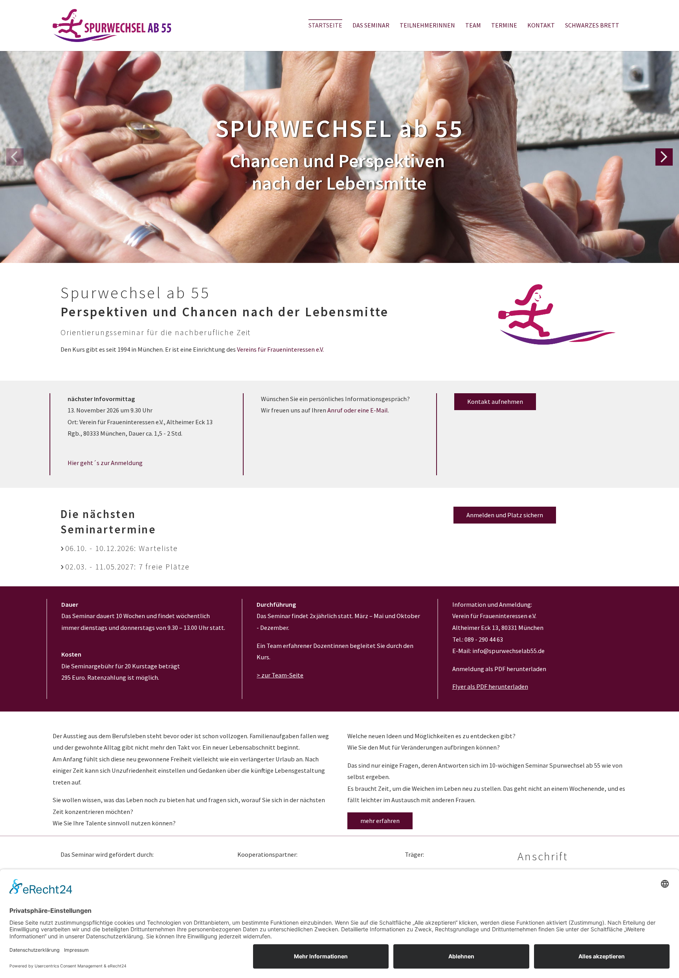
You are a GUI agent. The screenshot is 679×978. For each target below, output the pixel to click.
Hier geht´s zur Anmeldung (105, 463)
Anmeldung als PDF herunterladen (499, 669)
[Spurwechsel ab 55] (112, 25)
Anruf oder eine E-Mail (357, 410)
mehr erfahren (380, 821)
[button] (664, 157)
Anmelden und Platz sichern (504, 515)
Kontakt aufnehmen (495, 401)
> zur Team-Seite (280, 675)
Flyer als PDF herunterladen (490, 686)
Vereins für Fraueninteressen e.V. (280, 349)
